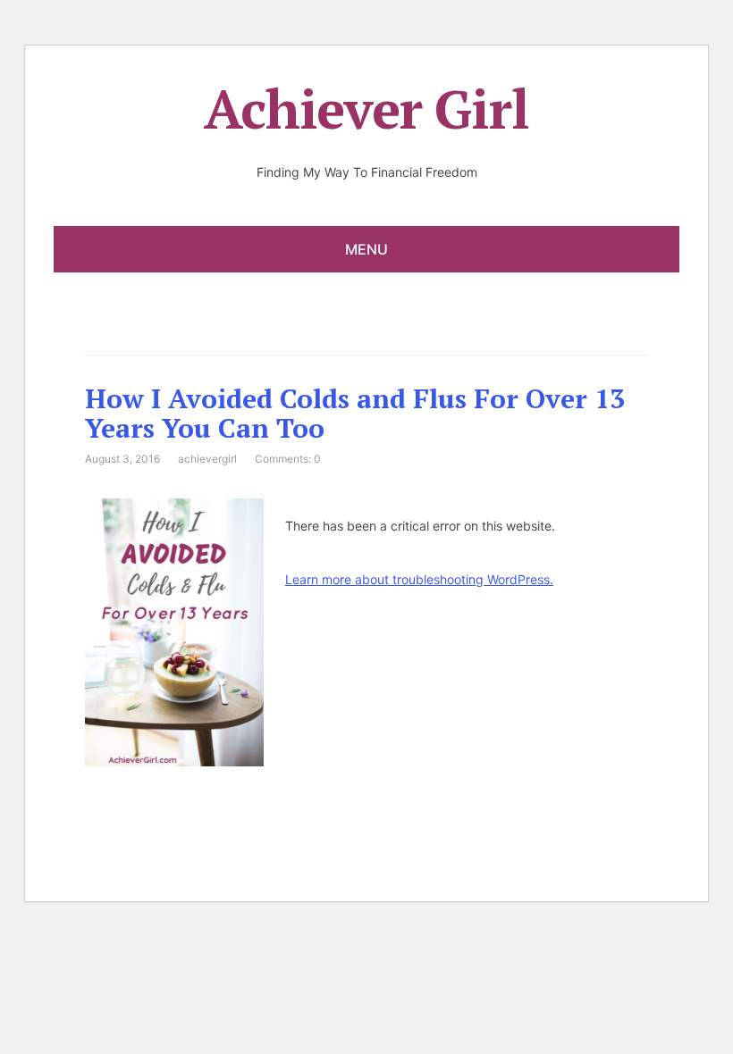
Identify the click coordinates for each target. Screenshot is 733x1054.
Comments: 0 (288, 458)
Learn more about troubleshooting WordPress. (419, 579)
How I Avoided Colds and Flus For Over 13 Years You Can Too (355, 413)
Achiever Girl (366, 109)
